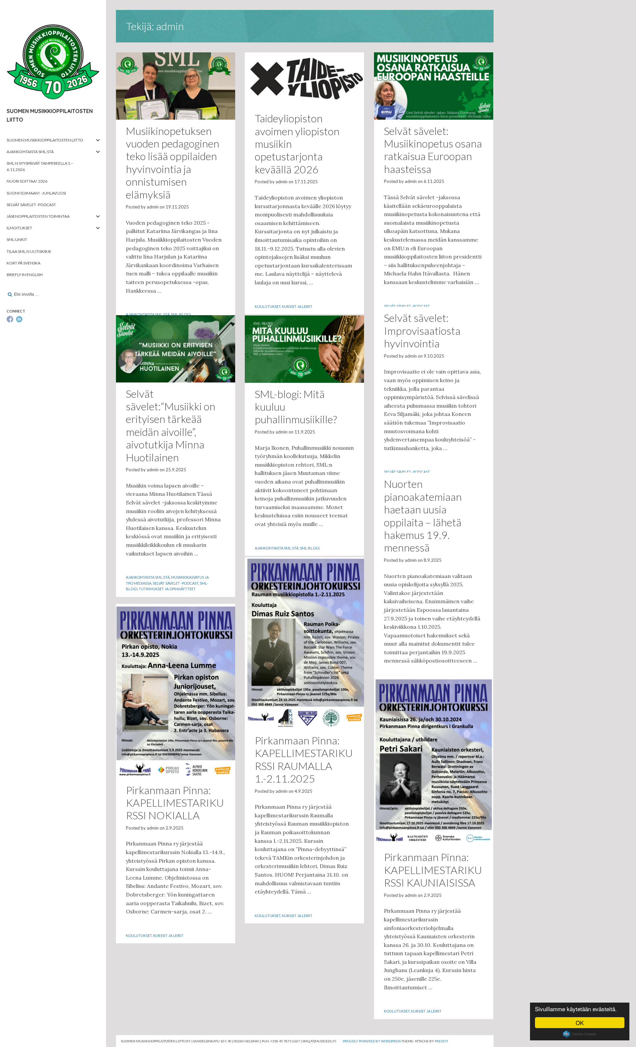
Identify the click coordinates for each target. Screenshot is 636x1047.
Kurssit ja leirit (297, 306)
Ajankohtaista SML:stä (30, 151)
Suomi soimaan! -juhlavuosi (36, 193)
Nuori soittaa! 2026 (27, 181)
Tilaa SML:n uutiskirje (29, 251)
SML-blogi (181, 314)
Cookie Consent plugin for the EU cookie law (579, 1034)
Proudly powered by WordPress (372, 1041)
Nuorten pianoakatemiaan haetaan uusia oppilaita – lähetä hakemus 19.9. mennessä (423, 515)
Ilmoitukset (19, 227)
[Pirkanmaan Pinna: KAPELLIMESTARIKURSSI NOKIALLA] (175, 691)
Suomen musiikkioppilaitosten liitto (45, 140)
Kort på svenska (23, 263)
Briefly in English (25, 274)
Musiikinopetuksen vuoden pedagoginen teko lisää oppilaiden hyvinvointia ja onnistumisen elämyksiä (172, 162)
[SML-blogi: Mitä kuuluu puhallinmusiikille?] (304, 349)
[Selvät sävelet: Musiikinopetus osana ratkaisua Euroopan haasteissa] (433, 85)
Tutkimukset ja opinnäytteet (167, 589)
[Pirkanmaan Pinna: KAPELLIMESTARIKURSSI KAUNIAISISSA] (433, 759)
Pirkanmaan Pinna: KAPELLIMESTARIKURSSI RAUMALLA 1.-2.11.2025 (304, 759)
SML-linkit (17, 239)
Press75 (441, 1041)
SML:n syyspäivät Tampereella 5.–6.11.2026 (40, 166)
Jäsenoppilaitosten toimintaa (38, 216)
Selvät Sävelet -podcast (31, 204)
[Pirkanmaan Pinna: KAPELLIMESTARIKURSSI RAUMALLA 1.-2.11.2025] (304, 643)
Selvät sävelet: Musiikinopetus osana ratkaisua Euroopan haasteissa (433, 149)
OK (580, 1022)
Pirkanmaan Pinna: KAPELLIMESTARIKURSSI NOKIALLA (175, 803)
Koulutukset (268, 306)
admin (153, 206)
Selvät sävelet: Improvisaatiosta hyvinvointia (422, 330)
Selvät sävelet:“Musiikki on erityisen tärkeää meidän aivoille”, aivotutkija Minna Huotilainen (170, 425)
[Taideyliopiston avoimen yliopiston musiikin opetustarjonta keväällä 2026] (304, 79)
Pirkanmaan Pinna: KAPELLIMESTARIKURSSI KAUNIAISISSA (433, 869)
